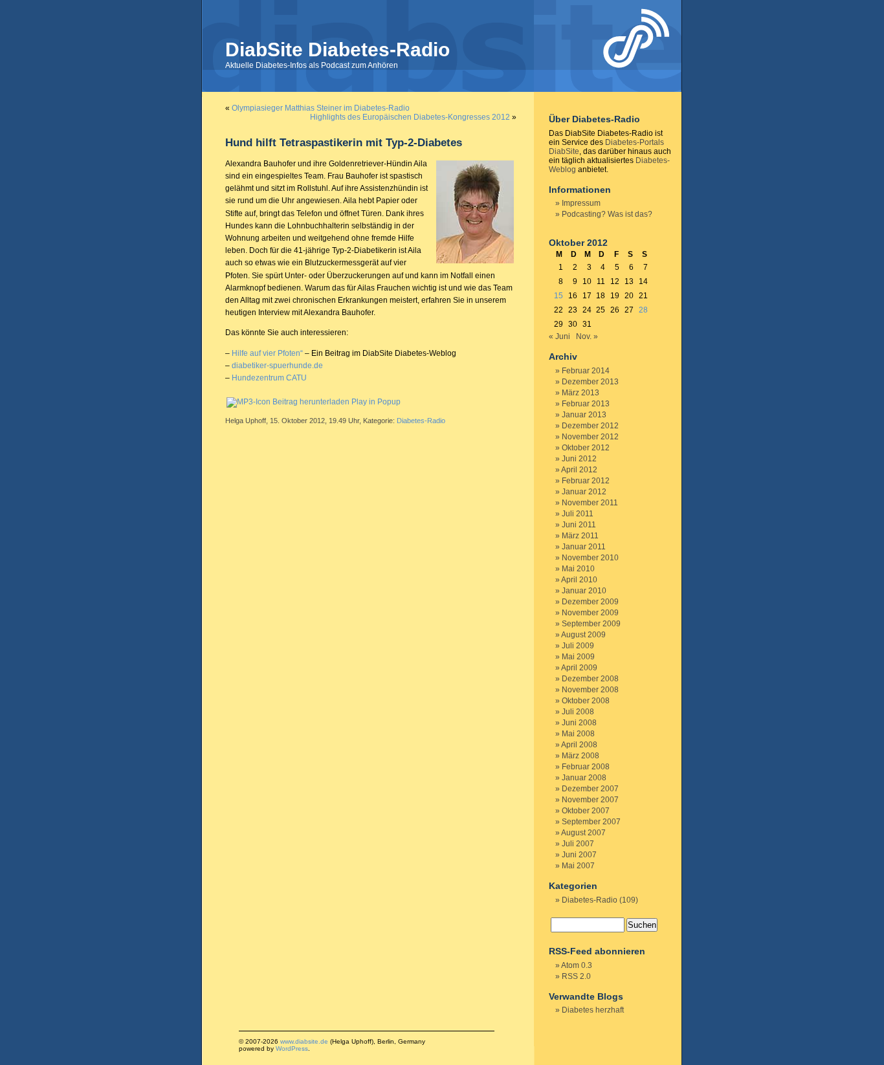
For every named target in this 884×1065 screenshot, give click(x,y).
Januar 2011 (584, 546)
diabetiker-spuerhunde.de (277, 365)
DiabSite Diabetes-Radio (337, 49)
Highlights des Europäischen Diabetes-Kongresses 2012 (410, 117)
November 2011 (590, 502)
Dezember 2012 (590, 425)
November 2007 (590, 799)
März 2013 (580, 392)
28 (643, 309)
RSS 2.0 (576, 976)
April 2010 (579, 579)
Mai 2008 (578, 733)
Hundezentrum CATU (269, 377)
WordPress (292, 1048)
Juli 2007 (578, 843)
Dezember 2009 (590, 601)
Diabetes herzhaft (593, 1010)
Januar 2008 (584, 777)
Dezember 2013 (590, 381)
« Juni (559, 336)
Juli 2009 (578, 645)
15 (558, 295)
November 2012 (590, 436)
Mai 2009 (578, 656)
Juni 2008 (579, 722)
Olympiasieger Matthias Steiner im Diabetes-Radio (321, 108)
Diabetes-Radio (421, 420)
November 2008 (590, 689)
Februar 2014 (586, 370)
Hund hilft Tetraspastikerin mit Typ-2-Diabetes (343, 143)
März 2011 (580, 535)
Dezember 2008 (590, 678)
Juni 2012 (579, 458)
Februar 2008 (586, 766)
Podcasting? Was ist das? (607, 214)
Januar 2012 (584, 491)
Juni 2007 (579, 854)
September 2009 (591, 623)
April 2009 (579, 667)
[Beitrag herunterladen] (249, 401)
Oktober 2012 (586, 447)
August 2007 (583, 832)
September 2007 (591, 821)
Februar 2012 (586, 480)
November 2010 (590, 557)
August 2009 (583, 634)
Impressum (581, 203)
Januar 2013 (584, 414)
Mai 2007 (578, 865)
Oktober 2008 (586, 700)
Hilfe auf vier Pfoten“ (267, 353)
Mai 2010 (578, 568)
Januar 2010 (584, 590)
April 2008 (579, 744)
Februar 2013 (586, 403)
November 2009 (590, 612)
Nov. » (587, 336)
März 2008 (580, 755)
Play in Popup (376, 401)
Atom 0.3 (576, 965)
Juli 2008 (578, 711)
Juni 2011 (579, 524)
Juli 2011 (577, 513)
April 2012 (579, 469)
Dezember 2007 (590, 788)
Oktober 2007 (586, 810)
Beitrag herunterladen (310, 401)
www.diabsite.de (304, 1041)
